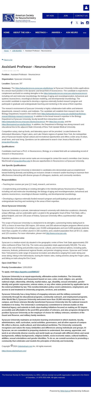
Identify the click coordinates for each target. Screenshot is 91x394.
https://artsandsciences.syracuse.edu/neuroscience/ (65, 93)
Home (6, 51)
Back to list (8, 60)
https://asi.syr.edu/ (56, 122)
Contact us (81, 16)
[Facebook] (71, 22)
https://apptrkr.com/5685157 (26, 272)
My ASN (50, 16)
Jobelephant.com (25, 346)
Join (66, 16)
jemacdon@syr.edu (10, 142)
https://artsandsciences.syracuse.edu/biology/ (34, 88)
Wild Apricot (65, 391)
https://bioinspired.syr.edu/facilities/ (16, 124)
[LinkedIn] (82, 22)
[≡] (84, 32)
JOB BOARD (17, 51)
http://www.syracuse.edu (56, 233)
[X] (77, 22)
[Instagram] (87, 22)
